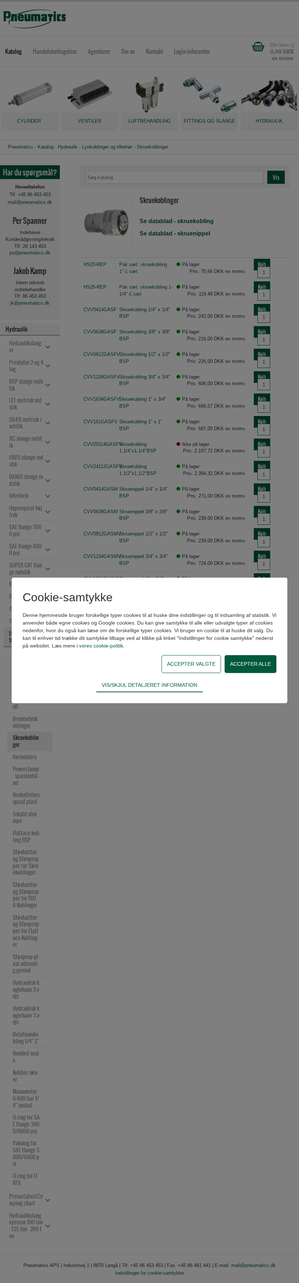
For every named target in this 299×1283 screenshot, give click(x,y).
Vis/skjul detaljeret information (149, 685)
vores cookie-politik (101, 646)
